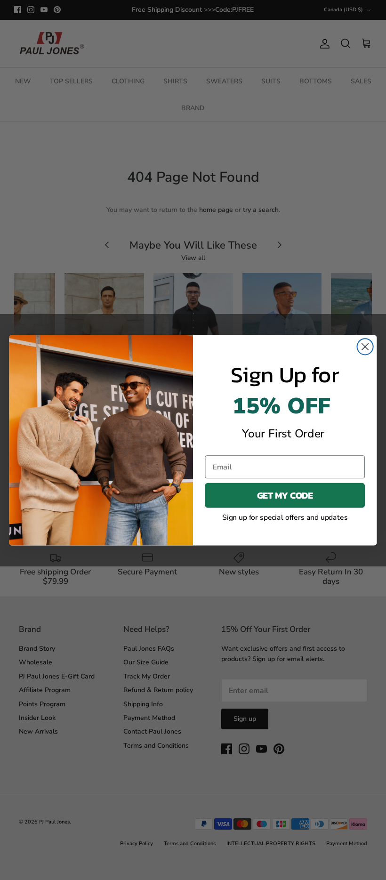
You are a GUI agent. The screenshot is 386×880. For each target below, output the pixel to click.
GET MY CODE (285, 495)
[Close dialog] (365, 347)
